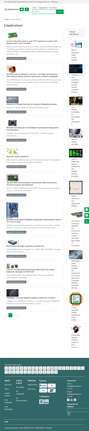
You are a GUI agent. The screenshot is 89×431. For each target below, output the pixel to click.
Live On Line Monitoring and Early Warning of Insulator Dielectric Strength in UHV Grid (30, 270)
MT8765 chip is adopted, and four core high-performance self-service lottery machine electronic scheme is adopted (32, 75)
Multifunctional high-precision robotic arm (25, 246)
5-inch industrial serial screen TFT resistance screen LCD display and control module (31, 42)
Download (53, 8)
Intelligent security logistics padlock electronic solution (31, 298)
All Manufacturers (20, 399)
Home (7, 19)
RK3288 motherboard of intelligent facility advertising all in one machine (32, 128)
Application (43, 8)
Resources (32, 389)
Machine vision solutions (17, 156)
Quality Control (7, 394)
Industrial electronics (16, 232)
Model (34, 8)
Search (59, 12)
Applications (32, 385)
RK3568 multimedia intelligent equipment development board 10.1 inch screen (33, 220)
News (7, 389)
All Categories (20, 392)
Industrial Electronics (16, 58)
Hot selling (20, 387)
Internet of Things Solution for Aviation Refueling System (31, 104)
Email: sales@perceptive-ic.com (74, 386)
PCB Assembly (8, 401)
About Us (8, 385)
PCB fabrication (9, 408)
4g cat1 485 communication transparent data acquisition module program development (31, 183)
